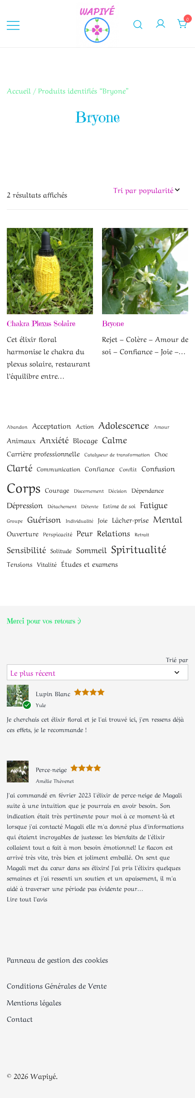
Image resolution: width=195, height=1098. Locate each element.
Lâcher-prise (130, 519)
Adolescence (123, 424)
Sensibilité (26, 549)
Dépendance (148, 489)
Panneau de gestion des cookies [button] (57, 959)
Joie (102, 519)
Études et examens (89, 564)
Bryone (113, 323)
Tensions (19, 563)
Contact (20, 1018)
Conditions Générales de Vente (57, 984)
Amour (161, 426)
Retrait (142, 534)
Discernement (89, 490)
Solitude (61, 550)
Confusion (158, 468)
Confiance (100, 468)
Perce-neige (51, 768)
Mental (167, 518)
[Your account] (160, 23)
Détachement (62, 505)
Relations (113, 532)
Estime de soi (119, 505)
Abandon (17, 426)
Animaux (21, 440)
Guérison (44, 518)
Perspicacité (57, 533)
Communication (58, 468)
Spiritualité (138, 548)
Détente (89, 505)
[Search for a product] (138, 23)
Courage (57, 489)
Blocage (85, 440)
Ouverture (23, 533)
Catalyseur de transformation (117, 454)
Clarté (19, 467)
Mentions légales (34, 1001)
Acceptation (51, 425)
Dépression (25, 504)
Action (85, 425)
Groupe (15, 520)
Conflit (128, 469)
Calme (114, 438)
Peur (85, 532)
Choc (161, 453)
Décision (117, 490)
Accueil (19, 89)
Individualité (79, 520)
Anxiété (54, 439)
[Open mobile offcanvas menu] (13, 24)
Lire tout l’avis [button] (27, 898)
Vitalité (47, 563)
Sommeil (91, 549)
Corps (23, 486)
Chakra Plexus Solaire (41, 323)
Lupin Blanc (53, 692)
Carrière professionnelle (43, 453)
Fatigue (154, 504)
